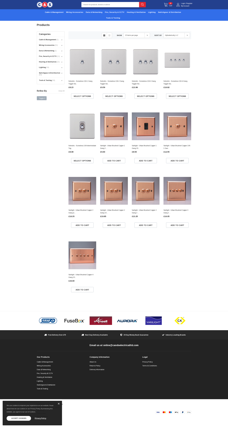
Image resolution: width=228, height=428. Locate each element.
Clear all (61, 91)
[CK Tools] (180, 320)
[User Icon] (178, 4)
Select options (82, 96)
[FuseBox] (74, 320)
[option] (48, 320)
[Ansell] (101, 320)
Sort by (158, 35)
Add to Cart (114, 161)
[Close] (58, 403)
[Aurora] (127, 320)
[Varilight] (153, 320)
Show (119, 35)
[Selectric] (48, 320)
